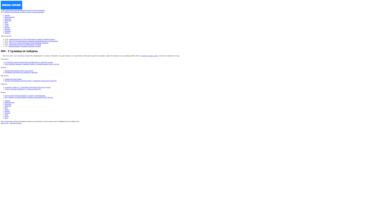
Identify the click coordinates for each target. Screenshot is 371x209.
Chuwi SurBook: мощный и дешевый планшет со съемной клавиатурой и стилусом (32, 64)
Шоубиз (7, 27)
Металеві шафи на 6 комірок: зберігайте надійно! (25, 46)
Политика (8, 19)
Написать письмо (15, 123)
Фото (6, 118)
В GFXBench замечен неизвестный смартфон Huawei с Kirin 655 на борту (29, 62)
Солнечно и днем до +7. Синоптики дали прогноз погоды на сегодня (27, 87)
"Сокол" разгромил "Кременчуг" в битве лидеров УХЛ (23, 89)
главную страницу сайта (150, 56)
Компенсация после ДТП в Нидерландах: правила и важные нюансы (32, 39)
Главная (7, 15)
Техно (7, 26)
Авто (6, 114)
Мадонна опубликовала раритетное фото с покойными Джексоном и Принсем (30, 81)
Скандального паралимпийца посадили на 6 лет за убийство (25, 10)
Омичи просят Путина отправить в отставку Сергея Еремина (25, 95)
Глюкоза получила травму (13, 79)
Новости (7, 33)
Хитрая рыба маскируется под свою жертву (19, 71)
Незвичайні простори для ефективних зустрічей (25, 44)
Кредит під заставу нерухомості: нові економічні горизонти (29, 43)
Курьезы (7, 29)
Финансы (8, 31)
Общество (8, 20)
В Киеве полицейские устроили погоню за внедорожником (24, 12)
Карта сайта (5, 123)
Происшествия (9, 17)
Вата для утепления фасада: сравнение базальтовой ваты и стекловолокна (33, 41)
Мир (6, 22)
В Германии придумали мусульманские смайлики (21, 72)
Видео (7, 116)
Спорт (7, 24)
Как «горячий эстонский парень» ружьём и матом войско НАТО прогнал (29, 97)
